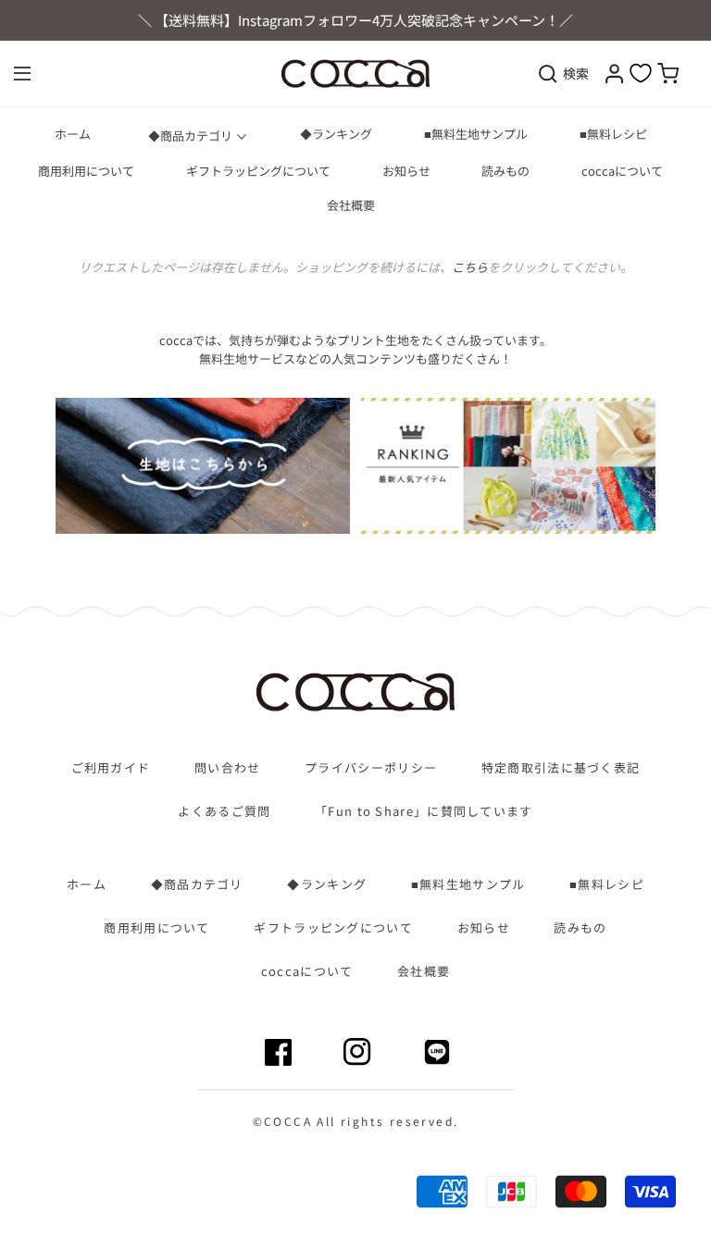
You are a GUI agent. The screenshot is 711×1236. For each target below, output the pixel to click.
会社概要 (351, 205)
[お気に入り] (640, 73)
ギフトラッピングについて (258, 171)
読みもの (505, 171)
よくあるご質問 (224, 811)
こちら (470, 267)
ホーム (73, 134)
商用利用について (86, 171)
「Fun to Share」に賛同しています (424, 811)
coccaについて (622, 171)
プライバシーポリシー (371, 768)
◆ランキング (336, 134)
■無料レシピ (613, 134)
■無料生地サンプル (476, 134)
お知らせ (406, 171)
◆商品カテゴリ (190, 135)
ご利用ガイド (111, 768)
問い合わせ (227, 768)
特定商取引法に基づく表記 (561, 768)
